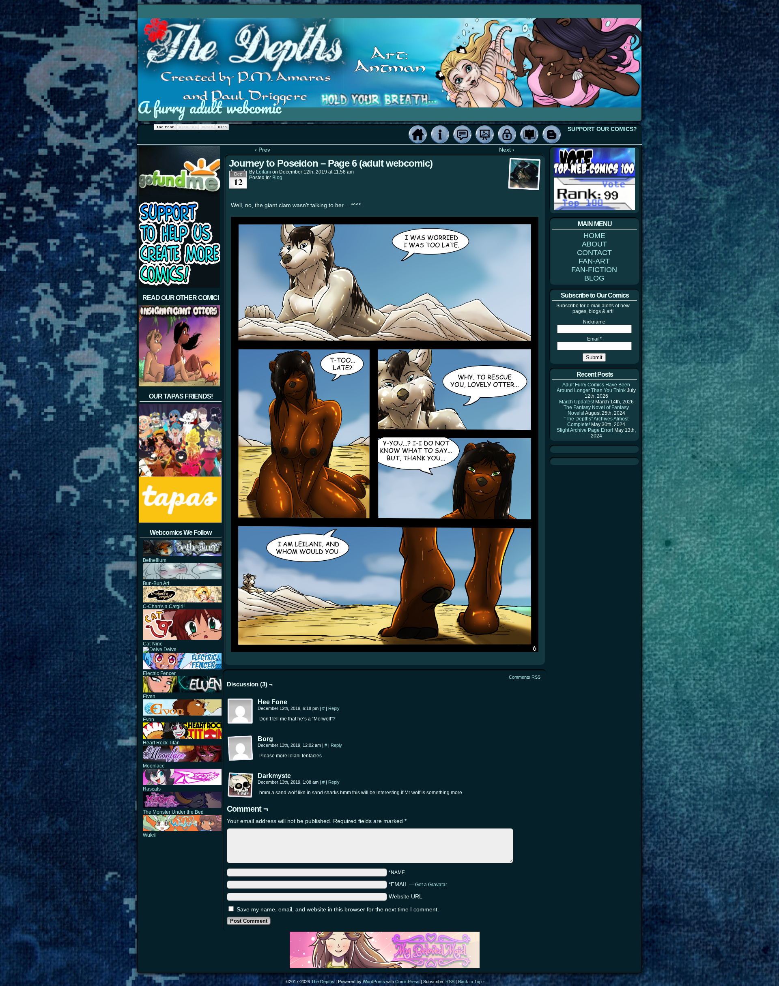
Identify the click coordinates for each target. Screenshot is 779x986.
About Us (440, 134)
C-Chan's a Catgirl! (164, 606)
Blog (551, 134)
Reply (334, 708)
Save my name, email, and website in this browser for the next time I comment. (338, 909)
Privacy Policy (507, 134)
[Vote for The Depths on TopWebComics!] (594, 175)
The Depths (322, 981)
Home (418, 134)
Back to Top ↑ (471, 981)
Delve (169, 649)
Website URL (405, 896)
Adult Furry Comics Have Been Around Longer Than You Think (593, 387)
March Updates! (576, 402)
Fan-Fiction (529, 134)
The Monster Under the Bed (173, 812)
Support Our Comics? (602, 129)
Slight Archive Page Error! (585, 430)
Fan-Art (485, 134)
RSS (449, 981)
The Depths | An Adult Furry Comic (390, 49)
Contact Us (462, 134)
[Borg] (241, 748)
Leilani (263, 172)
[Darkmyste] (241, 785)
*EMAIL (418, 884)
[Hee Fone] (241, 711)
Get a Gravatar (431, 884)
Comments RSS (524, 677)
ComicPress (407, 981)
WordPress (374, 981)
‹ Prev (262, 149)
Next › (506, 149)
